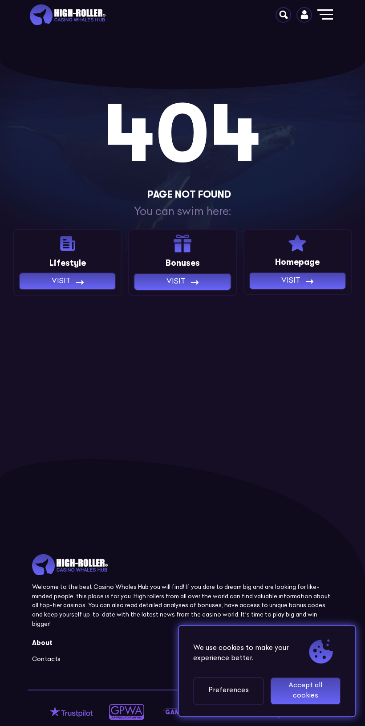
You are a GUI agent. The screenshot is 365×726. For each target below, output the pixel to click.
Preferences (228, 690)
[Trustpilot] (71, 712)
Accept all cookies (305, 690)
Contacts (46, 659)
